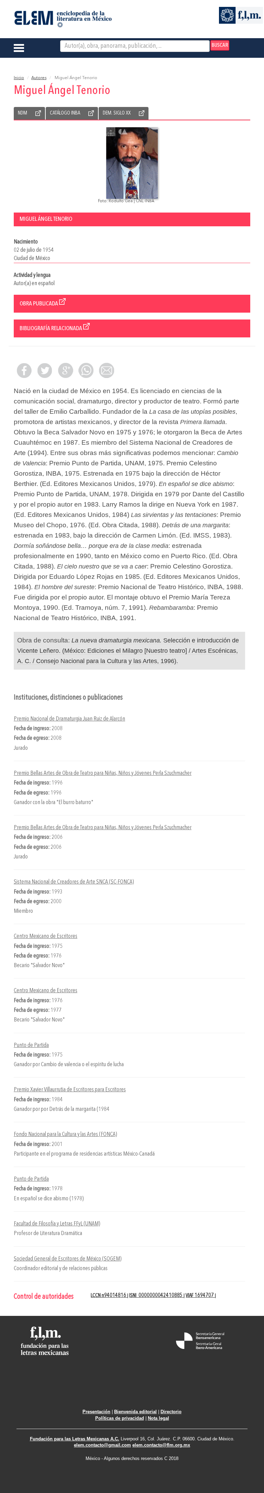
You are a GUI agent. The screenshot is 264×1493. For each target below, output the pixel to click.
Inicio (19, 78)
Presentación (96, 1411)
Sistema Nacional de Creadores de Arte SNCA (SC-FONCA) (74, 882)
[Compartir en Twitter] (44, 370)
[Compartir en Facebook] (24, 370)
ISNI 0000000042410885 (156, 1295)
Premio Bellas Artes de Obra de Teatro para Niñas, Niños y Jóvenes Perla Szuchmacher (102, 773)
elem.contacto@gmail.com (102, 1445)
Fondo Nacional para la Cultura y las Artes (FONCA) (65, 1134)
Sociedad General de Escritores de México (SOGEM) (67, 1259)
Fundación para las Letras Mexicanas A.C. (74, 1438)
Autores (38, 78)
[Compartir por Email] (106, 370)
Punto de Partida (31, 1045)
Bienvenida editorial (135, 1411)
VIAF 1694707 (200, 1295)
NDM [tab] (22, 113)
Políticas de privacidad (119, 1418)
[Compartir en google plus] (65, 370)
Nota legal (158, 1418)
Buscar (219, 45)
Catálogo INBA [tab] (65, 113)
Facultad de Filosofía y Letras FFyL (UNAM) (57, 1224)
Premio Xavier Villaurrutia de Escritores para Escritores (70, 1090)
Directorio (171, 1411)
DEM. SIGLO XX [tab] (117, 113)
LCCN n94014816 (109, 1295)
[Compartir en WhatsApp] (86, 370)
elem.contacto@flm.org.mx (161, 1445)
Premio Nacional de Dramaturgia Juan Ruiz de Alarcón (69, 719)
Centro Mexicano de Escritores (45, 936)
